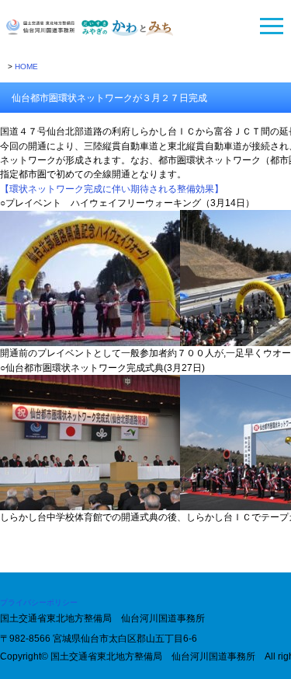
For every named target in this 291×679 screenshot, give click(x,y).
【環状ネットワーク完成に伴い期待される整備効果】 (111, 189)
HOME (26, 66)
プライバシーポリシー (39, 602)
